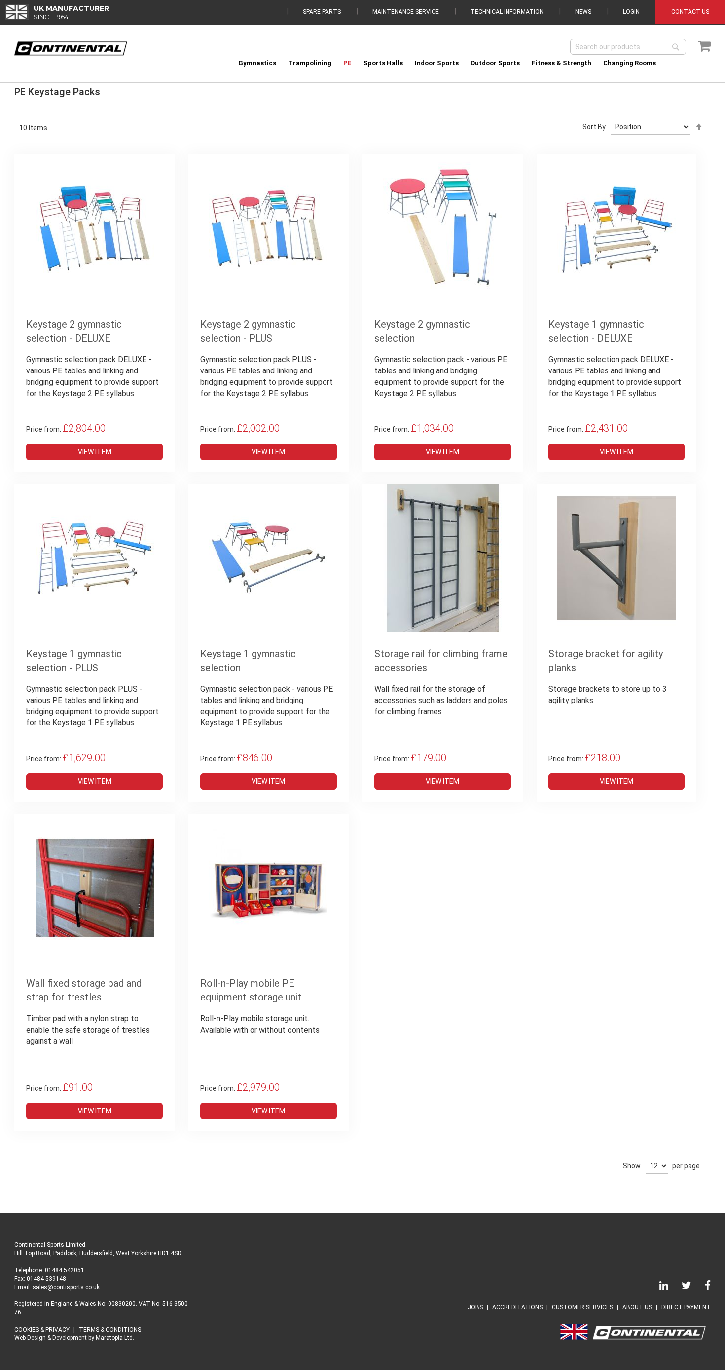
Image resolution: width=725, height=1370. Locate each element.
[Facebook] (702, 1287)
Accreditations (517, 1307)
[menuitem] (257, 63)
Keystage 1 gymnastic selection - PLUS (74, 661)
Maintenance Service (405, 11)
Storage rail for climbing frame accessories (441, 661)
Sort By (594, 127)
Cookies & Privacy (42, 1329)
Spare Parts (322, 11)
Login (631, 11)
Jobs (475, 1307)
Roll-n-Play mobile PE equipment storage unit (250, 990)
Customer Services (582, 1307)
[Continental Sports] (70, 48)
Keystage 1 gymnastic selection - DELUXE (596, 331)
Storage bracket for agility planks (605, 661)
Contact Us (690, 11)
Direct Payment (686, 1307)
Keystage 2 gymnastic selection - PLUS (248, 331)
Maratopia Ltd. (115, 1337)
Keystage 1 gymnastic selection (248, 661)
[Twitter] (680, 1287)
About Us (637, 1307)
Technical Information (507, 11)
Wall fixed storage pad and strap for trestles (84, 990)
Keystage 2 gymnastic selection (422, 331)
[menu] (471, 63)
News (583, 11)
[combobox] (628, 47)
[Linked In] (658, 1287)
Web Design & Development (50, 1337)
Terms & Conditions (110, 1329)
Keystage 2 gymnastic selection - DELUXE (74, 331)
